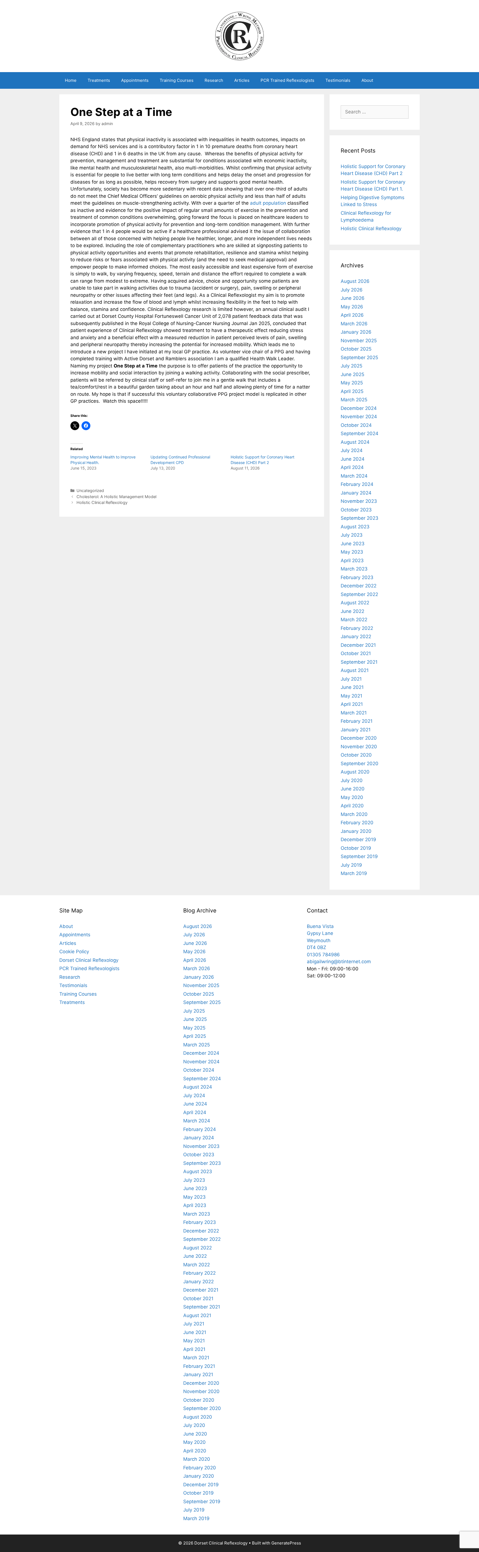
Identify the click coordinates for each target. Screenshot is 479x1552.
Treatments (99, 80)
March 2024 (354, 476)
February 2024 (357, 484)
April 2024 (352, 467)
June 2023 (353, 543)
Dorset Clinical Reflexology (88, 960)
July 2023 (352, 535)
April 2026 (352, 315)
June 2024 (353, 459)
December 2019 (358, 839)
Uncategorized (90, 490)
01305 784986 (323, 954)
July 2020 (352, 780)
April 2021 (352, 704)
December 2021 (358, 645)
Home (71, 80)
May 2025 (352, 383)
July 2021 (351, 679)
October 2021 (356, 653)
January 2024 (356, 493)
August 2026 (355, 281)
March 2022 (354, 619)
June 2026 (353, 298)
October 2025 (356, 349)
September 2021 (359, 662)
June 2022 (352, 611)
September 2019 (359, 856)
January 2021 (356, 729)
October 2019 (356, 848)
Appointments (135, 80)
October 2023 (356, 510)
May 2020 (352, 797)
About (367, 80)
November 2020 (359, 746)
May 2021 (351, 696)
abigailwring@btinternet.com (339, 961)
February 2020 (357, 822)
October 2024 (356, 425)
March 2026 (354, 323)
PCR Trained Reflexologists (287, 80)
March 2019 (354, 873)
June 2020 (353, 789)
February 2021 (357, 721)
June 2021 (352, 687)
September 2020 (359, 763)
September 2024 (359, 433)
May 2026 (352, 307)
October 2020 (356, 755)
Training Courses (176, 80)
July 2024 (352, 450)
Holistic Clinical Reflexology (102, 502)
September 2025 (359, 357)
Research (214, 80)
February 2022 (357, 628)
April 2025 (352, 391)
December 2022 (358, 586)
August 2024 (355, 442)
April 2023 (352, 560)
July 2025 (351, 366)
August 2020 (355, 772)
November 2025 (359, 340)
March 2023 (354, 569)
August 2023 (355, 526)
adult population (268, 203)
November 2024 (359, 416)
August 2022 (355, 602)
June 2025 (352, 374)
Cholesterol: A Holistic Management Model (116, 496)
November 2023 (359, 501)
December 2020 (359, 738)
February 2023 (357, 577)
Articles (241, 80)
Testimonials (337, 80)
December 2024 (359, 408)
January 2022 (356, 636)
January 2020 (356, 831)
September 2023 (359, 518)
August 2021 (355, 670)
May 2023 (352, 552)
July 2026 (352, 290)
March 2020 (354, 814)
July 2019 (351, 865)
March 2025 (354, 399)
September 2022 (359, 594)
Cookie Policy (74, 951)
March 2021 (354, 713)
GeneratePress (286, 1543)
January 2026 (356, 332)
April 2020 (352, 805)
